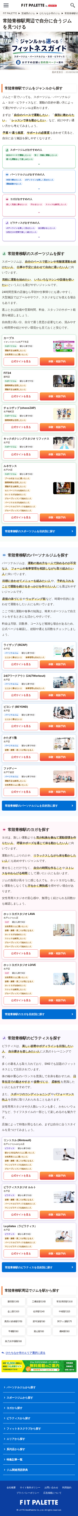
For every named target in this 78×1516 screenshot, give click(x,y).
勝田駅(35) (13, 1301)
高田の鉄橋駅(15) (13, 1321)
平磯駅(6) (13, 1331)
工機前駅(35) (39, 1301)
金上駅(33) (13, 1311)
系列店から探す (16, 1449)
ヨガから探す (15, 1407)
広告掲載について (52, 1492)
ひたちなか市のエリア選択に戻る (25, 1352)
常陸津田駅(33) (64, 1301)
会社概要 (11, 1487)
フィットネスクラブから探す (24, 1428)
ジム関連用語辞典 (17, 1469)
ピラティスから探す (18, 1418)
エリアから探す (16, 1438)
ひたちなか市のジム (50, 13)
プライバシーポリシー (27, 1492)
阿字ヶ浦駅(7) (64, 1321)
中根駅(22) (64, 1311)
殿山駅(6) (39, 1331)
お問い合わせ (51, 1487)
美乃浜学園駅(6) (13, 1341)
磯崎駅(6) (64, 1331)
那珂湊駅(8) (39, 1321)
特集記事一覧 (15, 1459)
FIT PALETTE (10, 13)
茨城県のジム (28, 13)
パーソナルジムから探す (21, 1387)
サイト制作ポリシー (30, 1487)
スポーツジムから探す (20, 1397)
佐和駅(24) (39, 1311)
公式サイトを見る (21, 361)
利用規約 (66, 1487)
